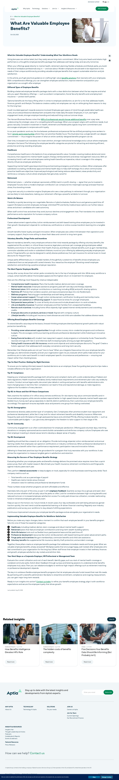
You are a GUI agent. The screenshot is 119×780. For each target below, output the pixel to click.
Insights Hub (9, 729)
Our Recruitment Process (75, 718)
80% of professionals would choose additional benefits (63, 119)
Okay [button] (94, 777)
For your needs (52, 709)
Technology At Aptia (30, 709)
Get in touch (102, 8)
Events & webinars (11, 738)
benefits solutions (69, 78)
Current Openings (73, 716)
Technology (36, 8)
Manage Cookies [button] (106, 777)
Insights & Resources (68, 8)
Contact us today (43, 582)
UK (108, 2)
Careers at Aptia (72, 709)
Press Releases (10, 745)
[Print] (110, 62)
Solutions (45, 8)
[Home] (15, 8)
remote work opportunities (23, 134)
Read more (10, 662)
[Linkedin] (110, 55)
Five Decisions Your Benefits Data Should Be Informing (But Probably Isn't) (97, 652)
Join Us (54, 8)
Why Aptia (26, 8)
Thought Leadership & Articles (15, 732)
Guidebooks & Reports (12, 736)
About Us (8, 709)
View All (111, 619)
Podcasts (8, 734)
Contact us (37, 753)
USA (105, 2)
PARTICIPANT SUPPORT (93, 2)
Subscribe (108, 692)
